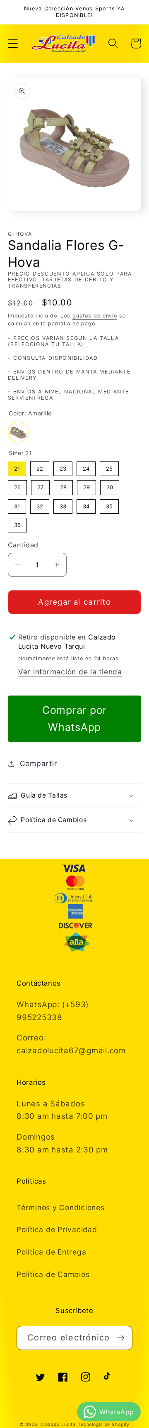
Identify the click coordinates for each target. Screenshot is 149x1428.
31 (17, 504)
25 (109, 466)
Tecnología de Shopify (104, 1424)
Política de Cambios (53, 1274)
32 (39, 504)
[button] (13, 43)
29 (86, 485)
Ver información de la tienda (70, 671)
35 (109, 504)
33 (63, 504)
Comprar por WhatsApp (74, 718)
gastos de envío (94, 315)
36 (17, 523)
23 (62, 466)
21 (17, 466)
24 (85, 466)
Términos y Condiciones (61, 1207)
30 (109, 485)
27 (40, 485)
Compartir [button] (39, 763)
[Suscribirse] (120, 1338)
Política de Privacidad (57, 1229)
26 (17, 485)
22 (39, 466)
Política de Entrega (51, 1251)
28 (63, 485)
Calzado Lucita (58, 1424)
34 (86, 504)
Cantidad (23, 545)
